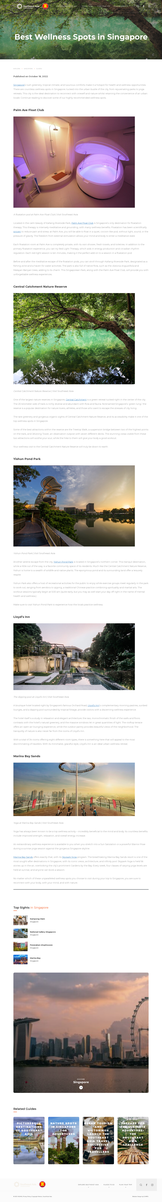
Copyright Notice (37, 1196)
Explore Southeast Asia (66, 6)
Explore (16, 68)
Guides (39, 68)
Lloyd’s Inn (93, 705)
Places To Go (87, 6)
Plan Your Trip (103, 6)
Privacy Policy (27, 1196)
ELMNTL (146, 1196)
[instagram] (149, 6)
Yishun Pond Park (63, 562)
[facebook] (144, 6)
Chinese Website (121, 6)
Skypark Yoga (69, 857)
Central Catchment (76, 399)
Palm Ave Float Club (82, 223)
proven (17, 231)
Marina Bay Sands (23, 857)
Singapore (28, 68)
